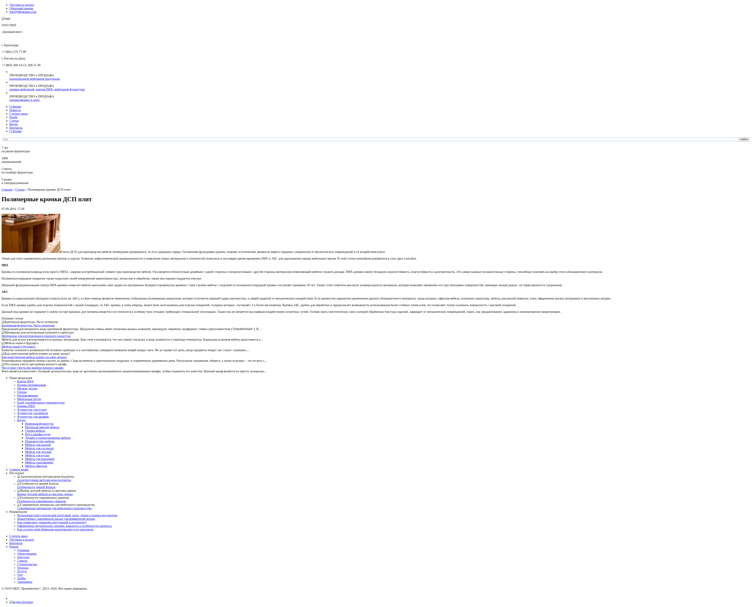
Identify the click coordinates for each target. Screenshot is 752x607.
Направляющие (27, 395)
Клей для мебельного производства (41, 402)
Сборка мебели (35, 430)
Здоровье (23, 550)
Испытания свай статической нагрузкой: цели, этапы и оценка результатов (67, 515)
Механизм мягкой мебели (42, 427)
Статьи (14, 120)
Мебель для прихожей (39, 459)
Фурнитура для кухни (32, 409)
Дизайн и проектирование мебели (48, 437)
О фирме (15, 106)
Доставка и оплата (21, 4)
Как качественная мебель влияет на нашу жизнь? (34, 357)
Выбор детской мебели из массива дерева (45, 494)
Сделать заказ (18, 113)
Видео (13, 124)
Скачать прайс (19, 469)
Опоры (22, 392)
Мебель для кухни (37, 455)
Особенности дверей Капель (36, 487)
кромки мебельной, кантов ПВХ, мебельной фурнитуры (47, 89)
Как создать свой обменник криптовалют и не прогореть (55, 529)
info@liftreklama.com (22, 12)
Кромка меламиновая (31, 385)
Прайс (13, 117)
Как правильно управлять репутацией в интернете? (51, 522)
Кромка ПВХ (26, 406)
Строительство (27, 564)
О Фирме (15, 131)
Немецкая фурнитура (39, 423)
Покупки (23, 557)
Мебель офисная (36, 466)
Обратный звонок (21, 8)
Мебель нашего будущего (18, 346)
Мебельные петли (29, 399)
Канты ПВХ (25, 381)
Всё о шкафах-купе (38, 434)
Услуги (22, 571)
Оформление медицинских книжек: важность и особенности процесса (64, 526)
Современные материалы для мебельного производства (54, 508)
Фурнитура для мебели (32, 413)
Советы (22, 560)
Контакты (16, 127)
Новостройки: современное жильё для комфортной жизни (56, 518)
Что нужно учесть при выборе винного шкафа (32, 367)
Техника (22, 567)
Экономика (24, 582)
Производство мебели (39, 441)
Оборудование (27, 553)
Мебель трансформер (39, 462)
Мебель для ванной (38, 444)
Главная (7, 189)
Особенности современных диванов (41, 501)
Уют (20, 574)
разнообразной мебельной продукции (34, 78)
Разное (13, 546)
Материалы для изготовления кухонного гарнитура (36, 336)
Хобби (21, 578)
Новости (15, 110)
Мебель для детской (38, 452)
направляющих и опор (24, 100)
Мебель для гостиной (39, 448)
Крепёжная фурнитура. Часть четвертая (28, 325)
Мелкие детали (27, 388)
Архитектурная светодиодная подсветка (44, 480)
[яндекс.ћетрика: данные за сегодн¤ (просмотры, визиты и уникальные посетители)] (21, 602)
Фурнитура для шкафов (33, 416)
